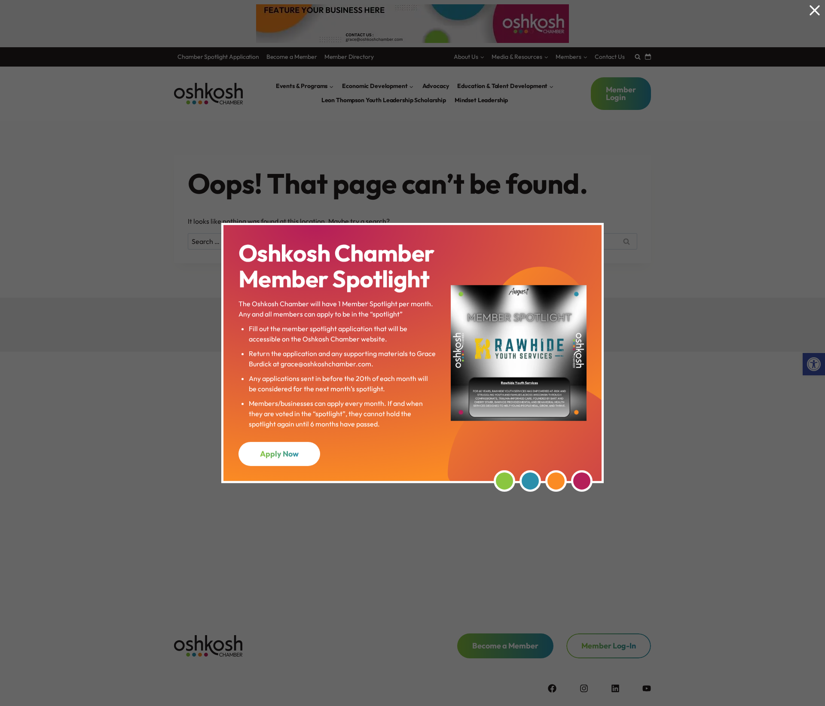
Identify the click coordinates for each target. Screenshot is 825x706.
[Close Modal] (814, 10)
